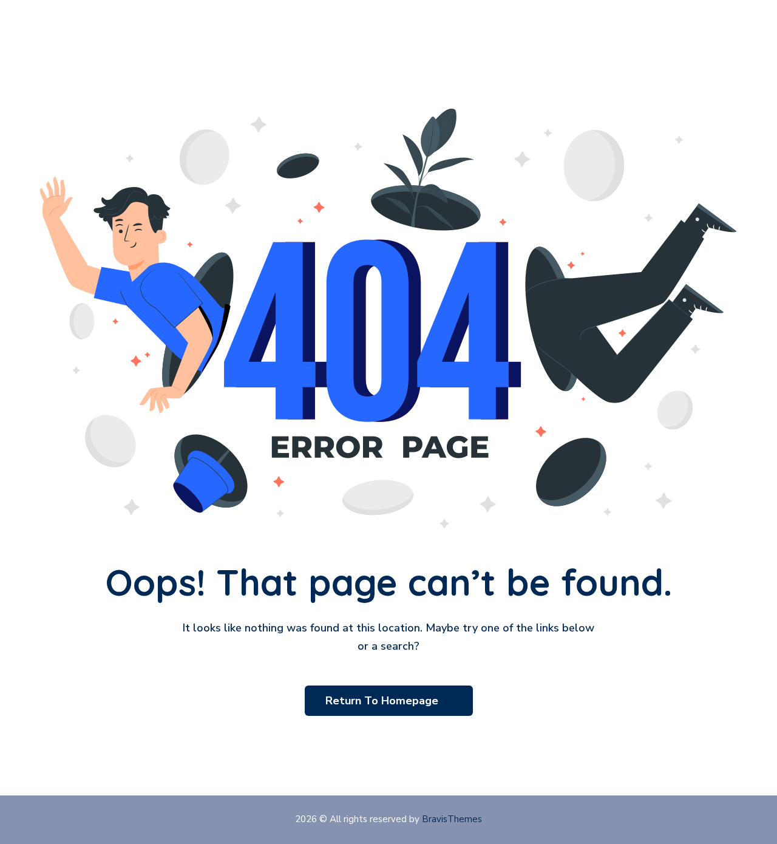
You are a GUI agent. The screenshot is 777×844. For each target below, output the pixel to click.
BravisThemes (452, 819)
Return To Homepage (383, 700)
